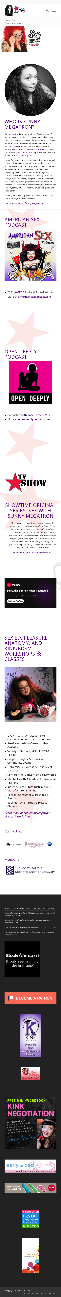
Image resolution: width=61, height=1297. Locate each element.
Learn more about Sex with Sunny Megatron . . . (32, 552)
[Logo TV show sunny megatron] (26, 482)
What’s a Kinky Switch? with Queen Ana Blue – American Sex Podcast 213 (29, 920)
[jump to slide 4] (33, 45)
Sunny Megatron (12, 134)
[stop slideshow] (37, 44)
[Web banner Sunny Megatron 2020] (25, 10)
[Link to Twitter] (20, 1293)
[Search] (46, 10)
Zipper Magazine (25, 155)
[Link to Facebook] (24, 1293)
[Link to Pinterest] (33, 1293)
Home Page (11, 20)
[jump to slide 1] (28, 45)
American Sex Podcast (21, 149)
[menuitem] (46, 10)
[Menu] (52, 10)
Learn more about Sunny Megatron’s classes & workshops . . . (28, 814)
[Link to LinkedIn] (50, 1293)
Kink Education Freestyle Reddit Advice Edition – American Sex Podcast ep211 (30, 932)
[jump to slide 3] (31, 45)
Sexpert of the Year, (21, 152)
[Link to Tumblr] (41, 1293)
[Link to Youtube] (37, 1293)
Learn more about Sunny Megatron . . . (25, 203)
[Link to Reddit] (54, 1293)
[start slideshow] (24, 44)
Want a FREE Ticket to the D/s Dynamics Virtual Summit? (23, 908)
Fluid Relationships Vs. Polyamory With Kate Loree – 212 (23, 927)
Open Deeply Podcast (44, 149)
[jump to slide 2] (29, 45)
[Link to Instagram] (29, 1293)
